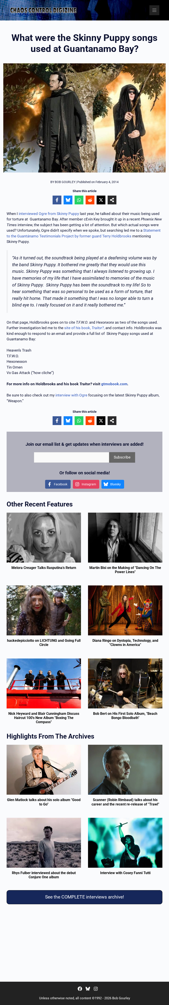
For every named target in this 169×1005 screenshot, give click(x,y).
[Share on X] (101, 200)
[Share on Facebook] (57, 200)
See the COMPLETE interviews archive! (84, 897)
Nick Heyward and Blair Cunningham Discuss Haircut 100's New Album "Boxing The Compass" (43, 718)
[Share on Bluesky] (68, 200)
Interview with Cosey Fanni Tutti (125, 873)
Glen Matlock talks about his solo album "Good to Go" (44, 802)
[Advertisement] (84, 944)
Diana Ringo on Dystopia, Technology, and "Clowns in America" (125, 642)
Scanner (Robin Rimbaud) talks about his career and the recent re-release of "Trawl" (125, 802)
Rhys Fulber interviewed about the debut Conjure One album (44, 875)
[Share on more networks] (112, 200)
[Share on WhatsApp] (79, 200)
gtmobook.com (114, 384)
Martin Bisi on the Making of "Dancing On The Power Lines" (125, 570)
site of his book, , (84, 328)
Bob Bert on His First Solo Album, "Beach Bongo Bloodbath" (125, 716)
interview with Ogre (71, 395)
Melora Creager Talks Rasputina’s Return (43, 568)
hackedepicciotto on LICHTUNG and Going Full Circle (44, 642)
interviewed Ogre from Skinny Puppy (49, 213)
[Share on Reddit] (90, 200)
